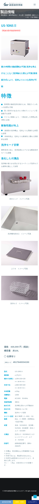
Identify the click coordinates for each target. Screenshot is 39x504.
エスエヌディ (32, 502)
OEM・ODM (19, 502)
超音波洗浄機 (6, 502)
